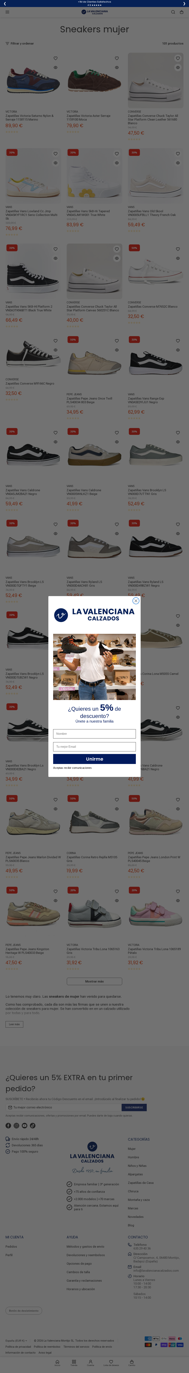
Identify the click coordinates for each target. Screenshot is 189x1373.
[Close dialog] (136, 601)
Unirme (94, 759)
